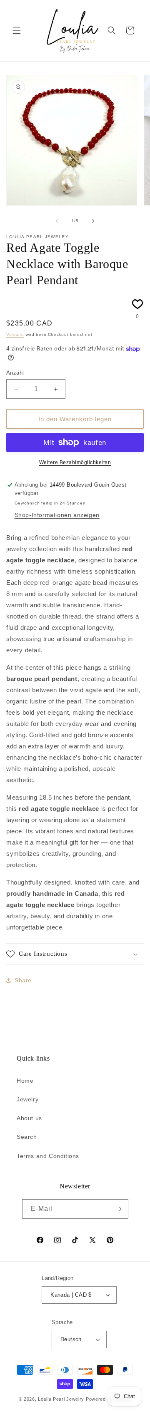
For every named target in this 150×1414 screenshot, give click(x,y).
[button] (17, 30)
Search (27, 1136)
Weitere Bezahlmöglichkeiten (75, 462)
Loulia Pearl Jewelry (61, 1399)
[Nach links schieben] (57, 221)
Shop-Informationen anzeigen (57, 515)
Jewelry (27, 1099)
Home (25, 1080)
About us (29, 1118)
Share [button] (23, 980)
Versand (15, 334)
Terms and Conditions (48, 1156)
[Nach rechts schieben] (93, 221)
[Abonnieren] (119, 1209)
